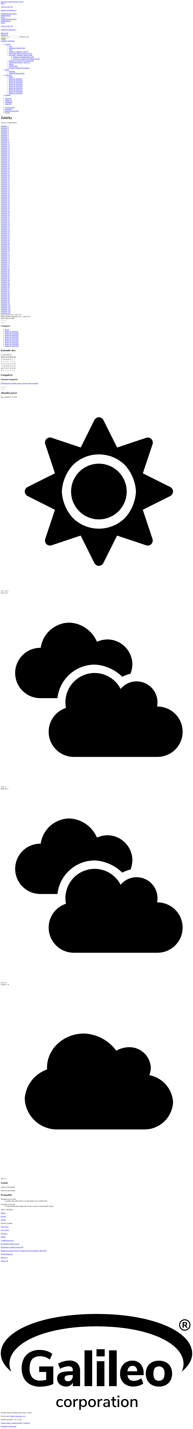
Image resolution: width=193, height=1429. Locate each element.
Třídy (10, 50)
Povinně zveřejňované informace (19, 68)
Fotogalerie (8, 75)
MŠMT (3, 1237)
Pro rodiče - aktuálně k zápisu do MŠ (20, 55)
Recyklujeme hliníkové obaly (10, 1244)
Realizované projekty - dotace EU (19, 62)
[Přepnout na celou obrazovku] (3, 320)
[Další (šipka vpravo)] (3, 322)
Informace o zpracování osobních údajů (21, 61)
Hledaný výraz (24, 37)
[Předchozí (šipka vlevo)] (1, 322)
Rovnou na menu (17, 2)
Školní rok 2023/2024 (12, 111)
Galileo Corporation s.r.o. (18, 1416)
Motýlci (3, 1213)
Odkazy (11, 64)
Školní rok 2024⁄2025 (16, 82)
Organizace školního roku (17, 48)
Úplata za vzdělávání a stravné (18, 51)
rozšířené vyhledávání (8, 41)
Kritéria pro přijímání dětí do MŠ (23, 57)
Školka (11, 77)
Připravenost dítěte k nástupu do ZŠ (20, 53)
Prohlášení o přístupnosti (8, 1426)
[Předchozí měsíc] (1, 355)
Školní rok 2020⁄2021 (16, 90)
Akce (10, 46)
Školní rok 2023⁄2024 (16, 84)
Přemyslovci (5, 1227)
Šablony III (4, 1261)
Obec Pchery (5, 1230)
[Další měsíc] (11, 355)
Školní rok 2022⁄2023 (16, 86)
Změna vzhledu (6, 1423)
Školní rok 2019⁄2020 (16, 91)
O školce (7, 44)
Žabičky (3, 1220)
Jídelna (7, 70)
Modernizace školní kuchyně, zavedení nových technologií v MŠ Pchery (24, 1251)
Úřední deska (13, 66)
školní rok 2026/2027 (15, 79)
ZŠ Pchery (4, 1233)
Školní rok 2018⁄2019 (16, 93)
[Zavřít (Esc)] (1, 320)
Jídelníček (12, 71)
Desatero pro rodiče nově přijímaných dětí (26, 59)
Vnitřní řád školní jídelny (17, 73)
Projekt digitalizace (7, 1254)
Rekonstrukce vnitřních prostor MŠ (12, 1247)
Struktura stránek (16, 1423)
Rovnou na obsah (6, 2)
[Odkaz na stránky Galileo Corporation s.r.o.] (96, 1409)
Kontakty (8, 95)
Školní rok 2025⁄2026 (16, 80)
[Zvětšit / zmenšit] (5, 320)
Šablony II (4, 1257)
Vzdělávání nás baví (7, 1240)
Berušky (3, 1216)
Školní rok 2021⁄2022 (16, 88)
